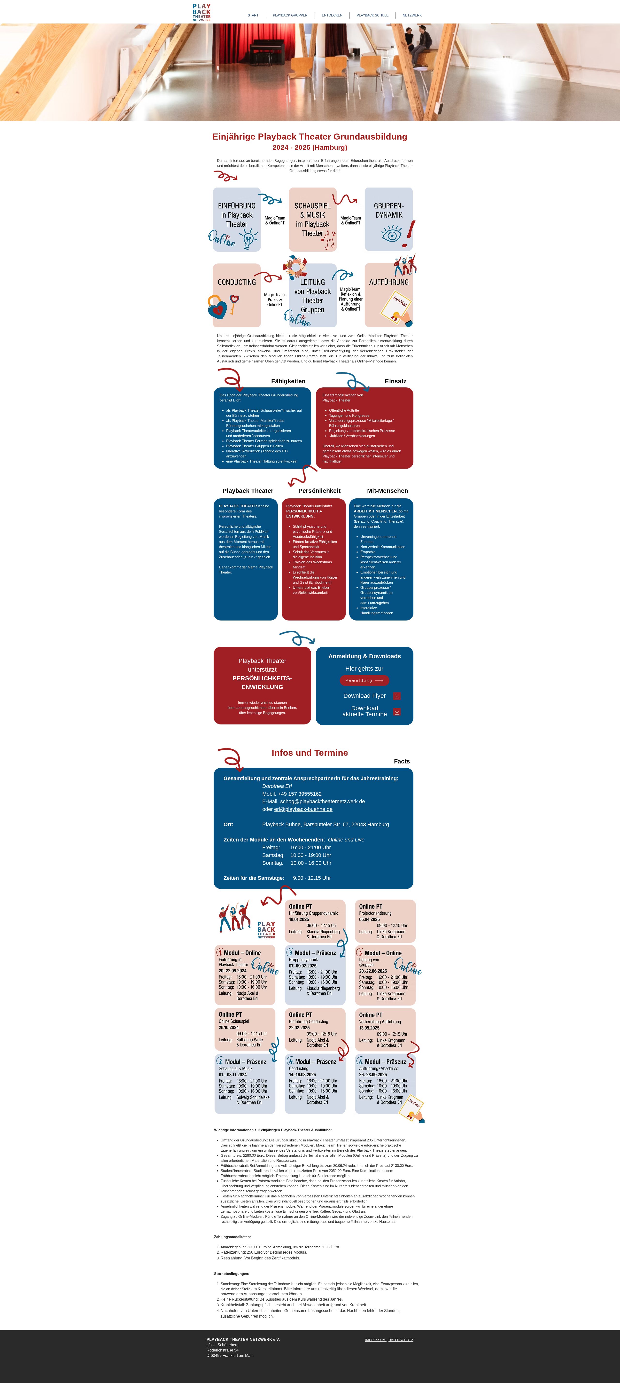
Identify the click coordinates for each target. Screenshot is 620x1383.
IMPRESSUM (376, 1340)
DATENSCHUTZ (400, 1340)
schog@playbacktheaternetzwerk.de (322, 801)
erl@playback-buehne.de (303, 809)
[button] (332, 15)
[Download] (397, 696)
